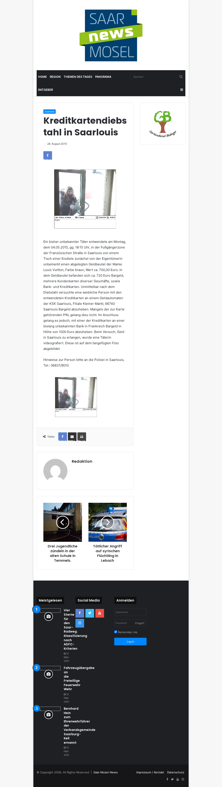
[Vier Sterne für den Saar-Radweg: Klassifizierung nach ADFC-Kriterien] (48, 616)
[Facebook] (79, 613)
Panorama (103, 76)
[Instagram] (79, 623)
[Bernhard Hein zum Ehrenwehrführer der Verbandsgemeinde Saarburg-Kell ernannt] (48, 715)
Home (42, 76)
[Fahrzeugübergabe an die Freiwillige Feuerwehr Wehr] (48, 674)
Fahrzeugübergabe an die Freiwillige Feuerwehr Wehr (79, 678)
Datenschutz (175, 772)
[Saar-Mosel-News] (111, 35)
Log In (130, 641)
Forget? (139, 623)
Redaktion (82, 461)
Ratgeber (45, 89)
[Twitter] (89, 613)
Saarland (49, 111)
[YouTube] (99, 613)
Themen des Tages (78, 76)
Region (55, 76)
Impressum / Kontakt (150, 772)
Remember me (127, 632)
